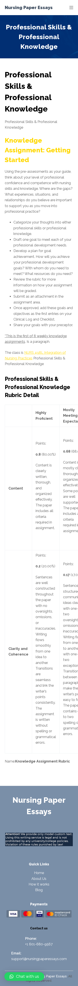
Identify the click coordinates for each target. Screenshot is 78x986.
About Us (38, 879)
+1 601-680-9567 (39, 944)
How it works (39, 884)
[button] (24, 976)
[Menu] (71, 8)
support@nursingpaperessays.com (39, 959)
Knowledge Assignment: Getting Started (38, 150)
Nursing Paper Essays (29, 7)
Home (39, 873)
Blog (39, 890)
